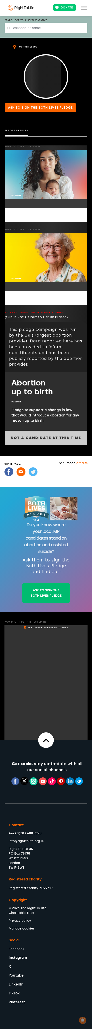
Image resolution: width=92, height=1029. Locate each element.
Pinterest (17, 1002)
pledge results (16, 130)
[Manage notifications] (82, 1020)
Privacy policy (20, 921)
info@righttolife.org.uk (26, 841)
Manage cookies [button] (22, 928)
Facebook (16, 949)
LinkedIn (16, 984)
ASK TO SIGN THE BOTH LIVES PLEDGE (46, 593)
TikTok (14, 993)
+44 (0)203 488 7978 (25, 833)
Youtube (16, 975)
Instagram (18, 957)
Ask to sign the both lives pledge (40, 108)
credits (82, 463)
